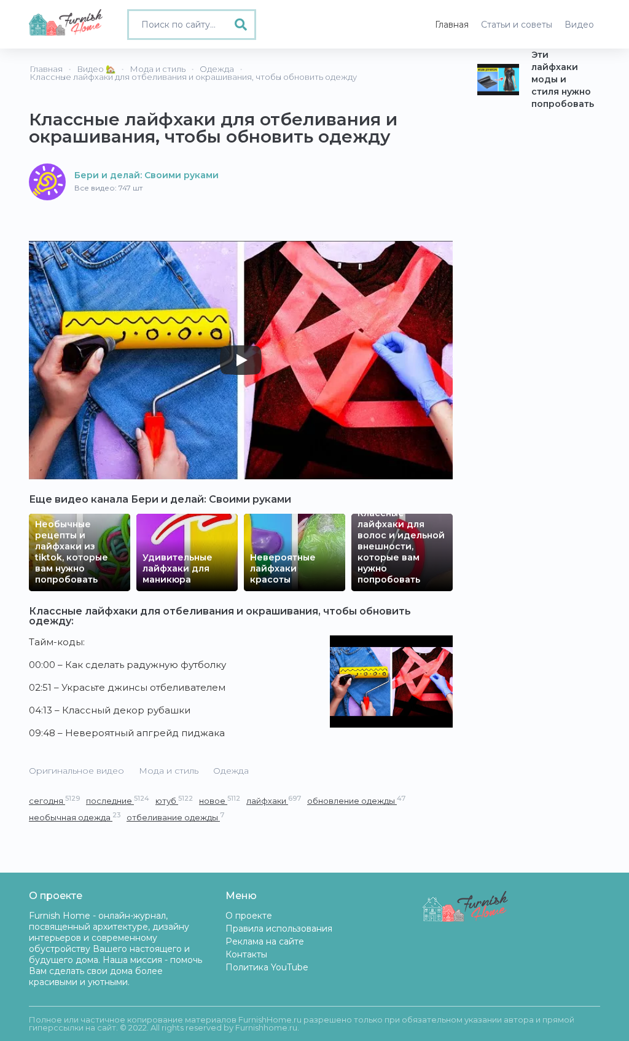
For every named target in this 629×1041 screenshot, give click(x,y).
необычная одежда (74, 817)
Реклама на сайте (264, 941)
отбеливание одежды (175, 817)
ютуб (174, 800)
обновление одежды (356, 800)
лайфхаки (273, 800)
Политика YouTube (266, 967)
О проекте (248, 915)
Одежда (231, 770)
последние (117, 800)
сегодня (54, 800)
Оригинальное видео (76, 770)
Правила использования (278, 928)
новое (219, 800)
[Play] (241, 360)
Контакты (246, 954)
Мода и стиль (168, 770)
